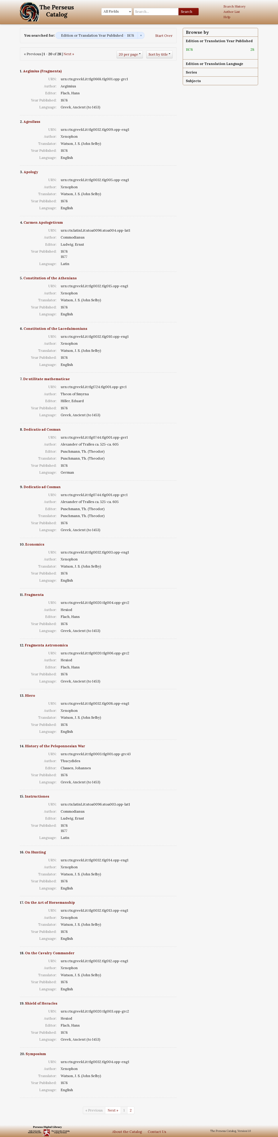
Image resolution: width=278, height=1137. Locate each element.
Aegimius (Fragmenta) (42, 71)
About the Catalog (127, 1131)
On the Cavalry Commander (49, 953)
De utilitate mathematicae (46, 379)
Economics (34, 544)
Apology (31, 172)
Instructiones (37, 796)
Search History (234, 6)
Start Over (164, 35)
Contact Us (157, 1131)
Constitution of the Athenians (50, 278)
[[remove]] (196, 49)
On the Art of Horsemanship (50, 902)
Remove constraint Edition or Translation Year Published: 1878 (141, 35)
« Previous (94, 1110)
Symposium (36, 1054)
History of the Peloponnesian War (55, 746)
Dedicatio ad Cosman (42, 429)
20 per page (128, 54)
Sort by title (158, 54)
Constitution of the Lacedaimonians (55, 328)
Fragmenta (34, 594)
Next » (68, 54)
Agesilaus (31, 121)
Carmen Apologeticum (43, 222)
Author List (231, 12)
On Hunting (35, 852)
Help (226, 17)
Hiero (30, 695)
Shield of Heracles (41, 1003)
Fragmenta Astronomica (46, 645)
